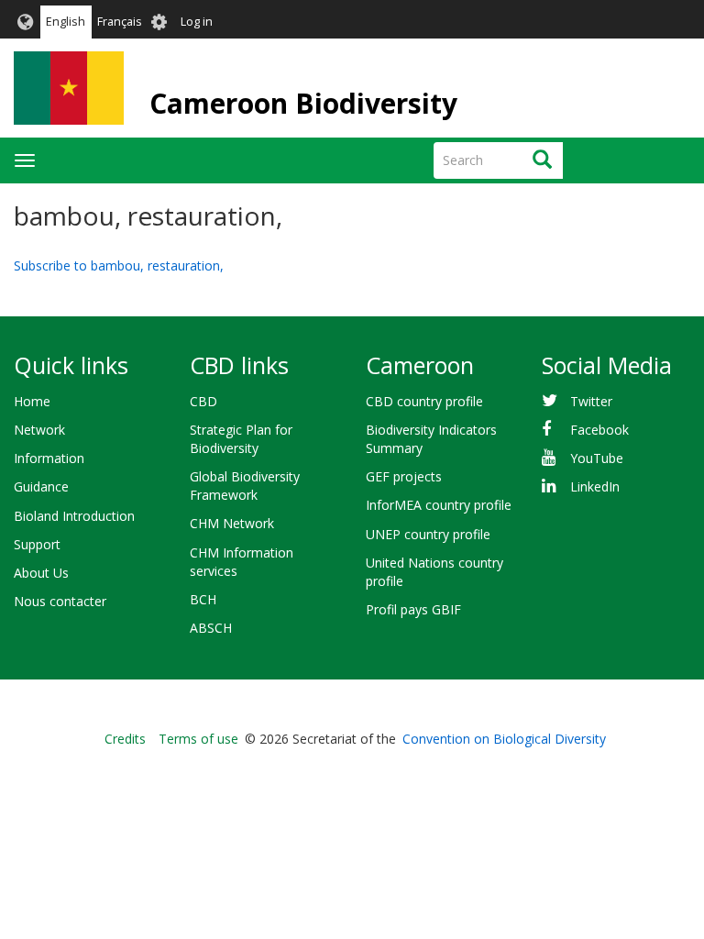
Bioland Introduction (74, 516)
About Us (41, 572)
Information (49, 458)
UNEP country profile (428, 534)
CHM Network (232, 523)
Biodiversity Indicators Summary (431, 439)
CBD (203, 401)
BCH (203, 599)
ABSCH (211, 627)
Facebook (599, 429)
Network (39, 429)
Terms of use (198, 738)
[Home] (69, 88)
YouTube (596, 458)
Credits (125, 738)
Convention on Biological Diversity (504, 738)
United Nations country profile (434, 572)
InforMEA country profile (439, 505)
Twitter (591, 401)
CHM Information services (241, 562)
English (65, 21)
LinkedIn (595, 486)
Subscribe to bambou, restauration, (119, 265)
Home (32, 401)
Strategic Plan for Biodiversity (241, 439)
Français (119, 21)
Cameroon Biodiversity (303, 103)
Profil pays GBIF (413, 609)
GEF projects (404, 476)
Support (37, 544)
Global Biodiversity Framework (245, 485)
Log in (197, 21)
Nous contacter (60, 601)
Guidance (41, 486)
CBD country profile (424, 401)
